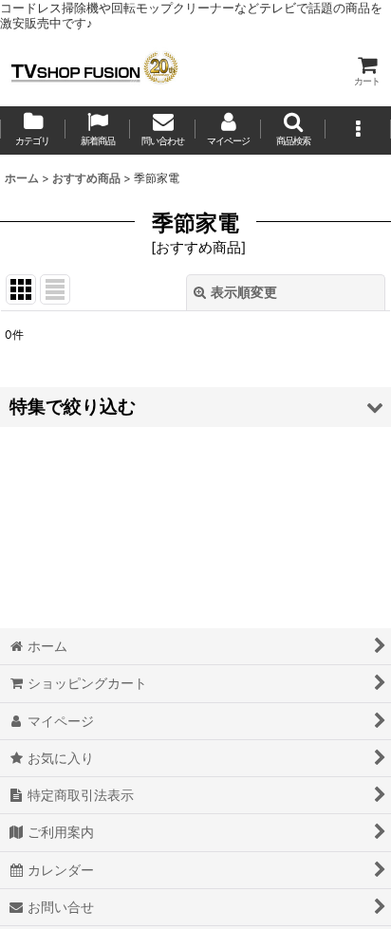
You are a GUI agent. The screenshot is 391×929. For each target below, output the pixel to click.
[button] (293, 130)
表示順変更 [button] (244, 292)
